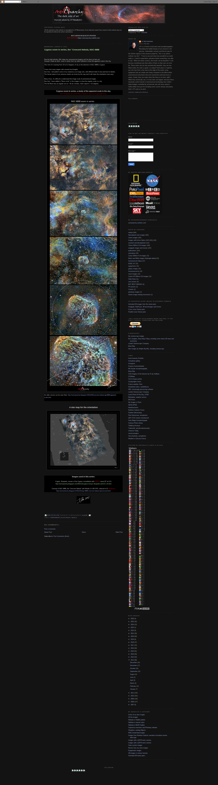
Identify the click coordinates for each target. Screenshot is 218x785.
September (134, 671)
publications (132, 250)
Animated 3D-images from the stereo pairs (142, 304)
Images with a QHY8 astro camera (139, 740)
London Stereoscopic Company (138, 343)
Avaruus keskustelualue (136, 366)
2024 (132, 624)
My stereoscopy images (136, 336)
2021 (132, 633)
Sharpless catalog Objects (137, 730)
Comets (130, 289)
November (133, 665)
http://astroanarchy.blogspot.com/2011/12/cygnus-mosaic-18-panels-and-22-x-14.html (83, 484)
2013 (132, 657)
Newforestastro (133, 407)
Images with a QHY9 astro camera (139, 743)
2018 (132, 642)
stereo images (133, 237)
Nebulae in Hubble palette (136, 720)
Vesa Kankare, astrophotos (137, 436)
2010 (132, 696)
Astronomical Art (133, 271)
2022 (132, 630)
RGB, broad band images (136, 733)
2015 (132, 651)
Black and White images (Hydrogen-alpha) (142, 258)
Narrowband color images (60, 517)
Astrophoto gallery (134, 361)
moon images (132, 274)
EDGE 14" (131, 263)
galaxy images (133, 269)
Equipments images (134, 750)
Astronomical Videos (135, 261)
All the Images (133, 717)
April (132, 680)
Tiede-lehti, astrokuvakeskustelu (139, 428)
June (132, 677)
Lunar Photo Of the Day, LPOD (138, 394)
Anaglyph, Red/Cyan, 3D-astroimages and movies (144, 307)
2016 (132, 648)
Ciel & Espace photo (135, 379)
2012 (132, 660)
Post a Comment (49, 529)
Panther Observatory (135, 412)
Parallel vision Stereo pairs (137, 312)
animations (131, 253)
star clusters (132, 281)
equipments (132, 266)
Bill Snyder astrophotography (137, 368)
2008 (132, 702)
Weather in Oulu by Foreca (137, 438)
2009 (132, 699)
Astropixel (131, 363)
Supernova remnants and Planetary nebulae (142, 727)
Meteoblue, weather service (137, 397)
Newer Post (48, 532)
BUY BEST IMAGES (135, 284)
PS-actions (132, 287)
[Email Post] (89, 515)
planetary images (134, 292)
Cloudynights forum (134, 381)
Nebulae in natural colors (136, 722)
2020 (132, 636)
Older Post (119, 532)
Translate (144, 32)
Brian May (131, 346)
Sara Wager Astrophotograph (137, 420)
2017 (132, 645)
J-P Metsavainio (147, 41)
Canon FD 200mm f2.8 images (138, 276)
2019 (132, 639)
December (133, 662)
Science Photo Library (135, 423)
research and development (137, 243)
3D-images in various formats (138, 753)
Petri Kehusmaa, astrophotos (137, 415)
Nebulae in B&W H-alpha (136, 725)
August (132, 674)
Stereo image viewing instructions (139, 294)
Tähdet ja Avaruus (134, 425)
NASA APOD (132, 405)
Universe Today (133, 431)
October (133, 668)
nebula (74, 517)
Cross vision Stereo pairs (136, 309)
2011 (132, 693)
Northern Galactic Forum (136, 410)
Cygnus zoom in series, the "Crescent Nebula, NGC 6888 (71, 50)
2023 (132, 627)
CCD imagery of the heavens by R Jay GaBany (143, 374)
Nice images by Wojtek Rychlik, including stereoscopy (146, 349)
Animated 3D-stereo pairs (136, 755)
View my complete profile (138, 92)
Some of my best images (136, 715)
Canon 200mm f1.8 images (137, 256)
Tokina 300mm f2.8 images (137, 245)
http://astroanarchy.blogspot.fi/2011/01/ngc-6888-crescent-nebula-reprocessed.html (83, 491)
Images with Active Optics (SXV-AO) (140, 240)
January (133, 689)
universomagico (133, 433)
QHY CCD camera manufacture (138, 418)
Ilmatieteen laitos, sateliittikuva (138, 387)
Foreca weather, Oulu (135, 384)
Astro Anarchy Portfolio (136, 358)
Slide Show (132, 279)
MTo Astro (131, 400)
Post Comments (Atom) (61, 536)
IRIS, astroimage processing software (140, 389)
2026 (132, 618)
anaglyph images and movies (137, 248)
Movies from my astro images (138, 748)
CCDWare (131, 376)
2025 (132, 621)
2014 (132, 654)
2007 (132, 705)
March (132, 683)
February (133, 686)
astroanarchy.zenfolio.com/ (137, 223)
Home (84, 532)
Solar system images (135, 745)
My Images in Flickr (134, 402)
